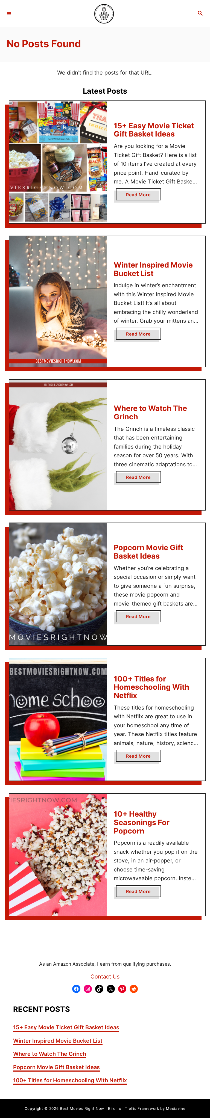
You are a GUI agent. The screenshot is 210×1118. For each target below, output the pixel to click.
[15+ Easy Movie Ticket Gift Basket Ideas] (58, 162)
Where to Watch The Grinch (150, 412)
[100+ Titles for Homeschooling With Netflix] (58, 719)
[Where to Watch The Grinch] (58, 445)
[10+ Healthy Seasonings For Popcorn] (58, 855)
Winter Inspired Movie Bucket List (153, 269)
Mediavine (175, 1108)
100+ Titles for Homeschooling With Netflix (151, 687)
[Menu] (9, 13)
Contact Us (105, 976)
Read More (140, 196)
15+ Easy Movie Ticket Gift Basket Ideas (154, 130)
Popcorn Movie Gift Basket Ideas (148, 552)
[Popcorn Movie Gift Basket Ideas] (58, 584)
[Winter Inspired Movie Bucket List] (58, 301)
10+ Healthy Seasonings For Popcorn (142, 822)
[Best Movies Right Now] (104, 13)
